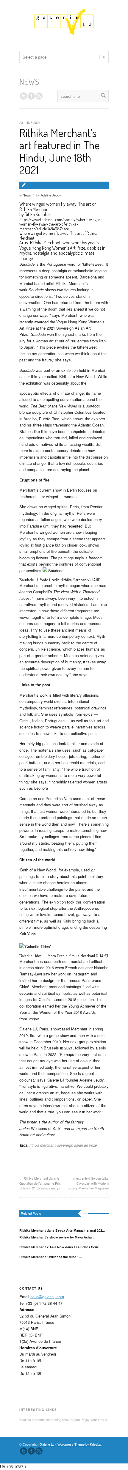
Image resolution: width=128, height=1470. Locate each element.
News (27, 195)
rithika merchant (42, 1145)
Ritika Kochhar (38, 214)
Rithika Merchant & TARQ (80, 579)
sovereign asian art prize (77, 1145)
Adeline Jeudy (51, 195)
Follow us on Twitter (23, 96)
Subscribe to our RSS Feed (39, 1451)
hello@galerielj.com (47, 1296)
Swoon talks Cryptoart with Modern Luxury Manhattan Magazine (88, 1183)
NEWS (29, 81)
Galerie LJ (47, 1444)
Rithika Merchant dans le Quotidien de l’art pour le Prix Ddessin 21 (40, 1183)
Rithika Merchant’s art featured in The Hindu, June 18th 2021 (59, 151)
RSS (39, 96)
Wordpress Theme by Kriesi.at (79, 1444)
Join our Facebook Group (31, 96)
